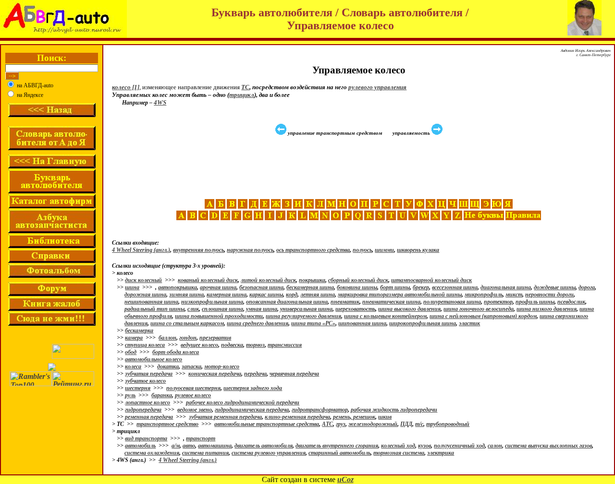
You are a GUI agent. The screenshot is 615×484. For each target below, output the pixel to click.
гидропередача (143, 409)
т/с (419, 424)
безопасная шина (261, 287)
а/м (176, 445)
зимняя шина (186, 294)
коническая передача (214, 373)
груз (340, 424)
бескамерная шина (310, 287)
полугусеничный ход (459, 445)
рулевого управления (377, 87)
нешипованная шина (151, 301)
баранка (161, 395)
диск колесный (143, 280)
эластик (469, 323)
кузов (424, 445)
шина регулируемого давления (303, 316)
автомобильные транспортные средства (266, 424)
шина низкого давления (547, 309)
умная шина (261, 309)
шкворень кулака (418, 250)
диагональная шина (505, 287)
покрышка (312, 280)
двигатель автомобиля (263, 445)
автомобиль (140, 445)
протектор (498, 301)
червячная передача (294, 373)
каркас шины (266, 294)
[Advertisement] (359, 167)
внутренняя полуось (198, 250)
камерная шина (226, 294)
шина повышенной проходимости (219, 316)
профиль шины (535, 301)
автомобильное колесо (153, 359)
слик (193, 309)
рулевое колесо (193, 395)
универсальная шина (306, 309)
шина (132, 287)
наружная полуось (250, 250)
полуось (362, 250)
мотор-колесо (221, 366)
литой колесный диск (268, 280)
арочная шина (218, 287)
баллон (167, 337)
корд (291, 294)
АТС (327, 424)
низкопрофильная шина (212, 301)
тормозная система (398, 452)
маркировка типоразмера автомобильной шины (400, 294)
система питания (205, 452)
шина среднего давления (257, 323)
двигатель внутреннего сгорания (336, 445)
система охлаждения (151, 452)
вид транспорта (146, 438)
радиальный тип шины (154, 309)
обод (130, 352)
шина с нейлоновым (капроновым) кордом (483, 316)
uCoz (345, 479)
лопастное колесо (147, 402)
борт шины (395, 287)
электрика (440, 452)
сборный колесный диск (358, 280)
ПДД (406, 424)
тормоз (255, 345)
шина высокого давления (409, 309)
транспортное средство (167, 424)
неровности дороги (549, 294)
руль (130, 395)
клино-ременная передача (297, 416)
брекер (421, 287)
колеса (133, 366)
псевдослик (571, 301)
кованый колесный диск (208, 280)
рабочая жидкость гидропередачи (394, 409)
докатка (168, 366)
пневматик (345, 301)
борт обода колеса (175, 352)
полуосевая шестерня (193, 388)
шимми (384, 250)
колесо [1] (125, 87)
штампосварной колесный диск (431, 280)
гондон (188, 337)
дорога (586, 287)
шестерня (137, 388)
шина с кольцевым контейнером (385, 316)
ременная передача (149, 416)
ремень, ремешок (354, 416)
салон (495, 445)
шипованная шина (362, 323)
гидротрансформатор (320, 409)
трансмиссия (285, 345)
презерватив (215, 337)
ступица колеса (145, 345)
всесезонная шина (455, 287)
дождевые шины (555, 287)
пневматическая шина (391, 301)
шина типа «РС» (313, 323)
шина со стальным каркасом (187, 323)
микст (513, 294)
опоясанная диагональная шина (287, 301)
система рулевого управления (269, 452)
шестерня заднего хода (252, 388)
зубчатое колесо (145, 381)
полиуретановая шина (452, 301)
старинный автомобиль (339, 452)
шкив (385, 416)
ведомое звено (194, 409)
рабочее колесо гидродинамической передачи (242, 402)
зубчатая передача (148, 373)
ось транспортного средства (313, 250)
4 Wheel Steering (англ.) (141, 250)
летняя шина (317, 294)
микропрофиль (484, 294)
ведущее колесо (199, 345)
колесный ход (398, 445)
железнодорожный (372, 424)
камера (134, 337)
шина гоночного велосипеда (478, 309)
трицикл (241, 94)
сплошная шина (222, 309)
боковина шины (357, 287)
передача (255, 373)
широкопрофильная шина (422, 323)
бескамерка (139, 330)
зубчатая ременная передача (225, 416)
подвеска (232, 345)
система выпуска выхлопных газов (548, 445)
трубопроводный (447, 424)
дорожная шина (145, 294)
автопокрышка (177, 287)
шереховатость (355, 309)
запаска (191, 366)
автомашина (215, 445)
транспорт (200, 438)
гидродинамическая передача (252, 409)
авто (189, 445)
